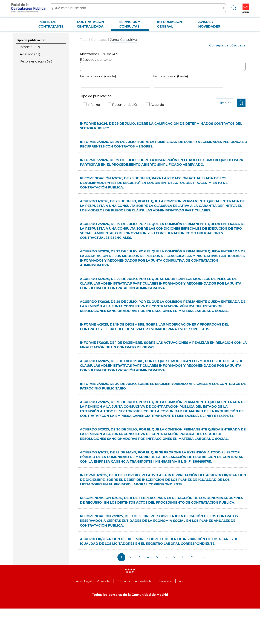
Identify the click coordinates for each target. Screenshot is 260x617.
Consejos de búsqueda (227, 45)
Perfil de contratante (50, 24)
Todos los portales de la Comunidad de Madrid (130, 595)
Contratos (99, 40)
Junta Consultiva (123, 40)
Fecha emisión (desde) (98, 76)
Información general (169, 24)
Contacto (123, 581)
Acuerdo (157, 105)
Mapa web (166, 581)
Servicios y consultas (129, 24)
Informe (93, 105)
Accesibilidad (144, 581)
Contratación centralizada (90, 24)
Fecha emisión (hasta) (170, 76)
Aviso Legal (84, 581)
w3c (181, 581)
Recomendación (125, 105)
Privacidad (104, 581)
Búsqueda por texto (96, 60)
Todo (84, 40)
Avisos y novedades (209, 24)
